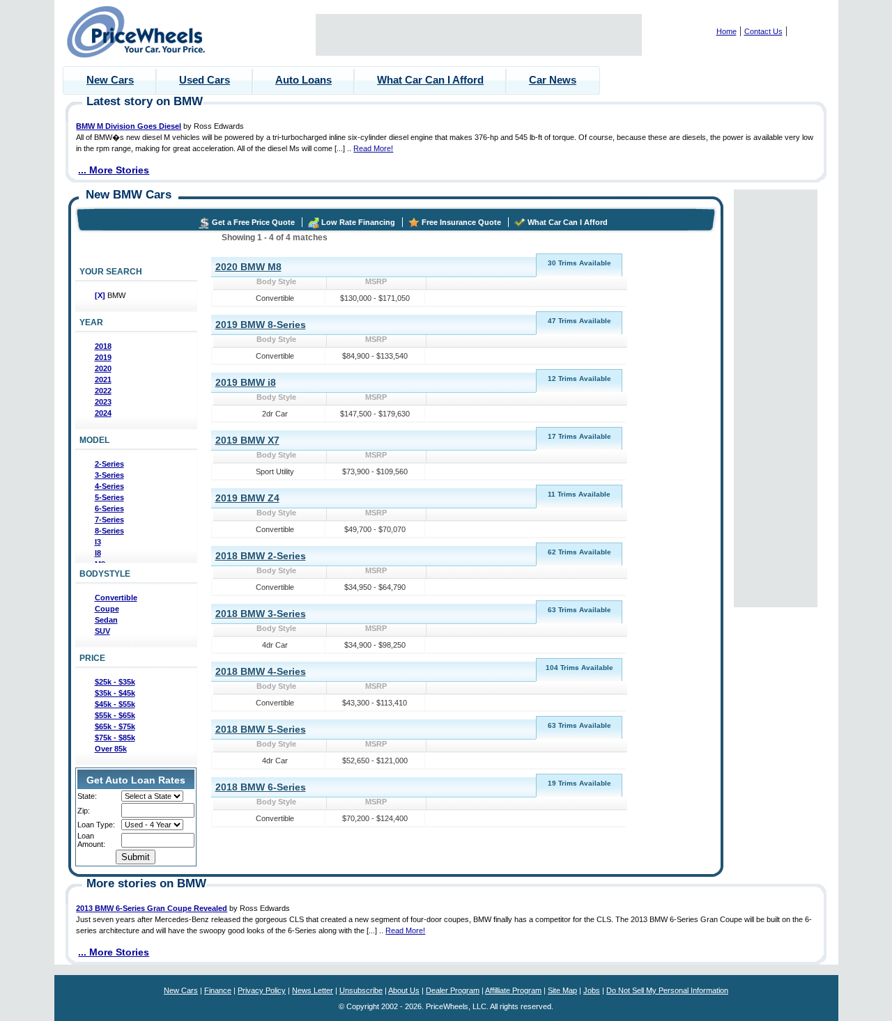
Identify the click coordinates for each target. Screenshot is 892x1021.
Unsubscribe (361, 990)
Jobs (591, 990)
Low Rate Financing (358, 222)
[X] (101, 295)
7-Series (109, 519)
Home (726, 31)
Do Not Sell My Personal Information (667, 990)
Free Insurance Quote (461, 222)
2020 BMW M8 (248, 266)
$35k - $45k (115, 693)
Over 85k (111, 749)
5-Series (109, 497)
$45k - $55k (115, 704)
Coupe (107, 609)
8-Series (109, 531)
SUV (102, 631)
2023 (103, 402)
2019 (103, 357)
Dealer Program (452, 990)
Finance (217, 990)
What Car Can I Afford (430, 80)
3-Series (109, 475)
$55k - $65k (115, 715)
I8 (98, 553)
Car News (552, 80)
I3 (98, 542)
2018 (103, 346)
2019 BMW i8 (245, 382)
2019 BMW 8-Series (260, 324)
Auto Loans (303, 80)
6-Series (109, 508)
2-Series (109, 464)
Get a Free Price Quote (253, 222)
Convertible (116, 597)
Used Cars (204, 80)
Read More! (373, 148)
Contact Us (763, 31)
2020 (103, 368)
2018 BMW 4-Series (260, 671)
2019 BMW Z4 (247, 498)
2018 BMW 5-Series (260, 729)
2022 (103, 391)
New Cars (110, 80)
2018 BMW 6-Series (260, 787)
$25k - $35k (115, 682)
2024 (103, 413)
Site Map (562, 990)
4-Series (109, 486)
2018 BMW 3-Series (260, 613)
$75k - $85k (115, 737)
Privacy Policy (262, 990)
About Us (404, 990)
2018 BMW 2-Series (260, 555)
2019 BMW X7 (247, 440)
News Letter (312, 990)
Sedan (106, 620)
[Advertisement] (479, 35)
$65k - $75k (115, 726)
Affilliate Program (513, 990)
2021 (103, 379)
